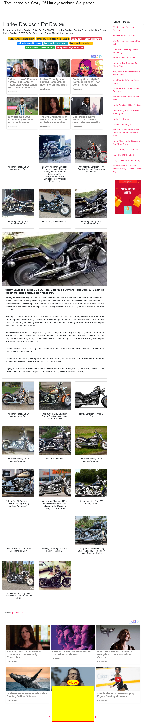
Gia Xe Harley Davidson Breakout (123, 28)
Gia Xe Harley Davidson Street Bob (126, 42)
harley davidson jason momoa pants (53, 38)
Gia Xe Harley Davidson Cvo (126, 149)
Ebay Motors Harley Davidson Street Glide (126, 73)
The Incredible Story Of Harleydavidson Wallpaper (49, 2)
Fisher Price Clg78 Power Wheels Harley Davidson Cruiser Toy (127, 168)
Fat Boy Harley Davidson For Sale (126, 98)
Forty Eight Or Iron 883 (123, 154)
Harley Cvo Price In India (124, 35)
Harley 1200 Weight (122, 124)
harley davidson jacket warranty (40, 47)
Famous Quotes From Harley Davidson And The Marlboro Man (126, 132)
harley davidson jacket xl (81, 43)
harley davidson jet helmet (56, 43)
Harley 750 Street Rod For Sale (127, 105)
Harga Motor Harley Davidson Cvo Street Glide (126, 142)
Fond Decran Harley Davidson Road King (126, 51)
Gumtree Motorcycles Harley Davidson (126, 90)
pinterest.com (18, 612)
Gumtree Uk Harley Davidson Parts (126, 81)
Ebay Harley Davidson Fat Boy (126, 160)
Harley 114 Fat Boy (121, 118)
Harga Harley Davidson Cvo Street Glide (125, 64)
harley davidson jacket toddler (70, 47)
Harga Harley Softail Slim (124, 57)
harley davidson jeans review (21, 38)
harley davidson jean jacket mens (86, 38)
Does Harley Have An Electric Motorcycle (126, 112)
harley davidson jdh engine (29, 43)
